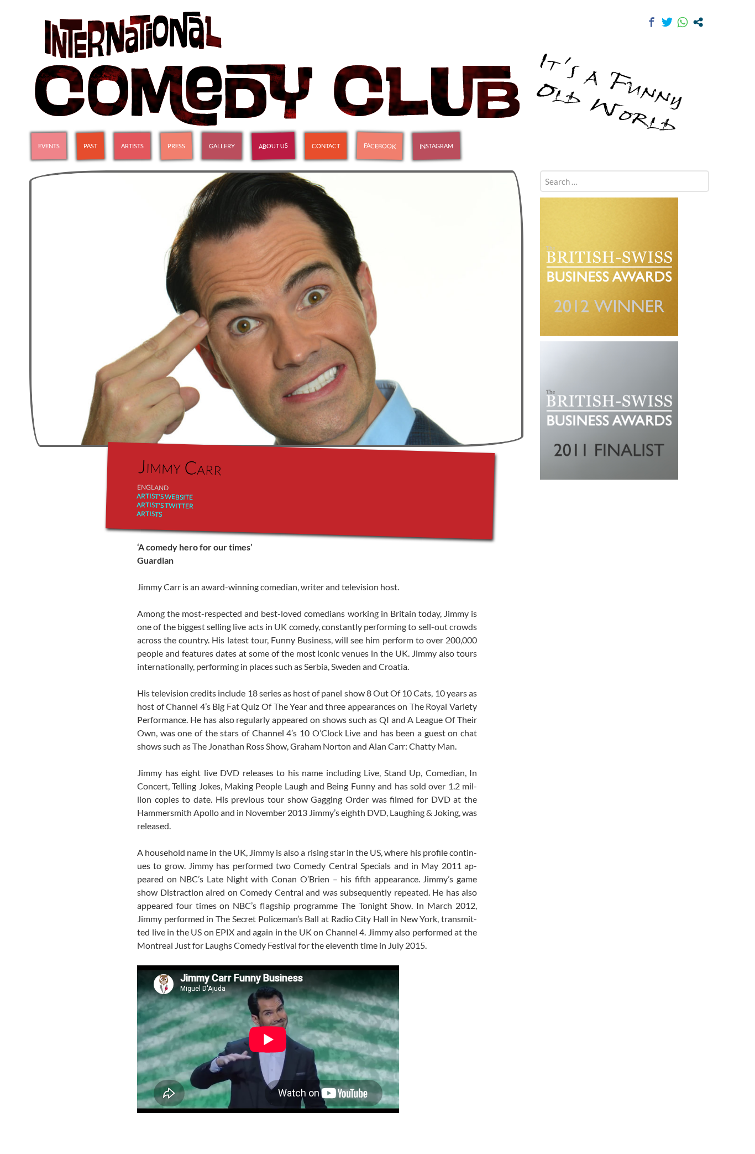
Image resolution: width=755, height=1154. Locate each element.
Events (49, 146)
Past (90, 146)
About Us (273, 145)
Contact (326, 145)
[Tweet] (667, 22)
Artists (132, 145)
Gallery (222, 145)
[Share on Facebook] (651, 22)
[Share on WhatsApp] (682, 22)
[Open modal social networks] (698, 22)
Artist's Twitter (165, 505)
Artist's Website (165, 496)
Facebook (380, 145)
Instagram (436, 145)
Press (176, 146)
